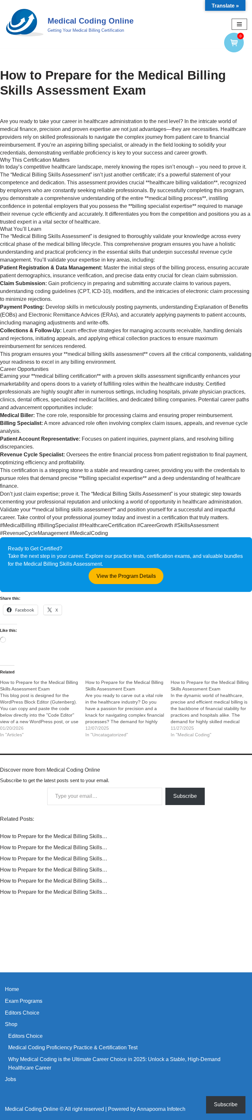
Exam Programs (23, 1001)
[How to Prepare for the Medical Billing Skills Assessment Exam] (42, 708)
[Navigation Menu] (239, 24)
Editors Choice (22, 1013)
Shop (11, 1024)
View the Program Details (126, 576)
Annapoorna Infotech (161, 1109)
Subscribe (185, 796)
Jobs (10, 1079)
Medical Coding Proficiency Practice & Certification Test (72, 1047)
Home (12, 989)
